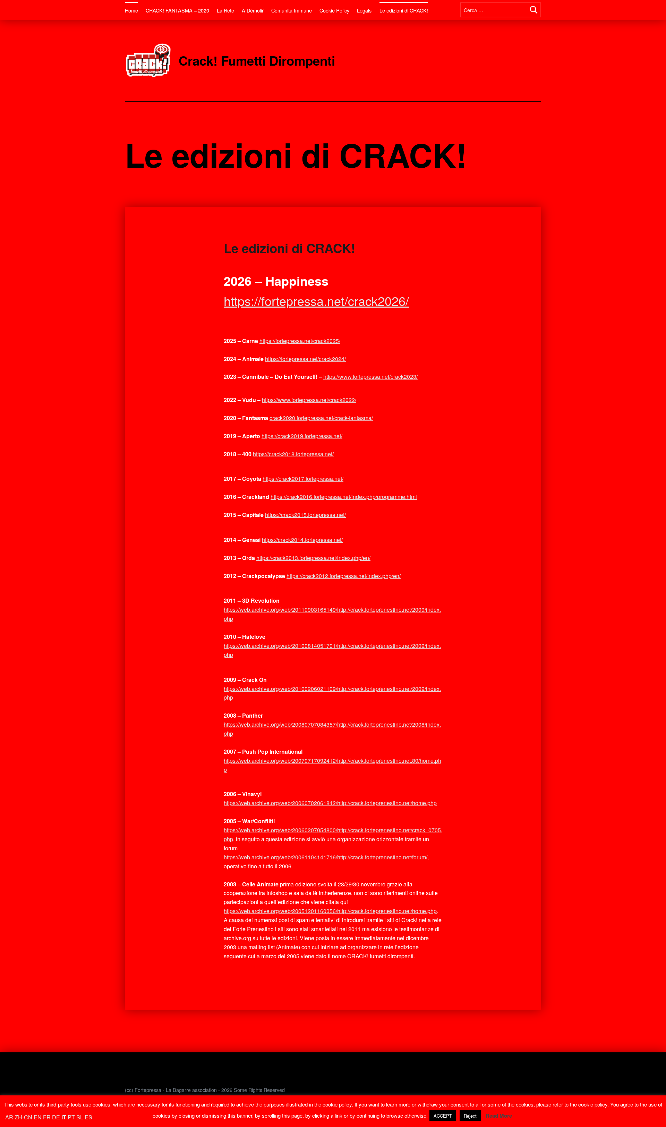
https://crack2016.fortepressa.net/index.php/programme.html (344, 497)
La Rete (225, 10)
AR (9, 1117)
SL (79, 1117)
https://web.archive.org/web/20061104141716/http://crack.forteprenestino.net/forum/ (325, 857)
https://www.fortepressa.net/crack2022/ (309, 400)
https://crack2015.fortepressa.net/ (305, 515)
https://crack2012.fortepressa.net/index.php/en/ (344, 576)
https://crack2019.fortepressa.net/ (302, 436)
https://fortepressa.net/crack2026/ (316, 300)
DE (56, 1117)
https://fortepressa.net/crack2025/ (299, 341)
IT (63, 1117)
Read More (499, 1115)
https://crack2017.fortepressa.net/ (303, 479)
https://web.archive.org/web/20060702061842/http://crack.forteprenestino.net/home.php (330, 803)
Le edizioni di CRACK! (403, 10)
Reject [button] (470, 1115)
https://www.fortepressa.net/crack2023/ (370, 377)
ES (88, 1117)
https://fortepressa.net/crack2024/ (305, 359)
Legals (364, 10)
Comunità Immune (291, 10)
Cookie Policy (334, 10)
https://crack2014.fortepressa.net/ (302, 540)
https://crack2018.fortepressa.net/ (293, 454)
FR (47, 1117)
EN (38, 1117)
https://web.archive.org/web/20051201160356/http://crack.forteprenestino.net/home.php (330, 911)
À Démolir (253, 10)
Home (131, 10)
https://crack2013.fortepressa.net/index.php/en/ (313, 558)
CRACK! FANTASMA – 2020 (177, 10)
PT (71, 1117)
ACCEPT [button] (443, 1115)
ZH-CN (23, 1117)
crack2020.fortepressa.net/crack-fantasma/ (321, 418)
